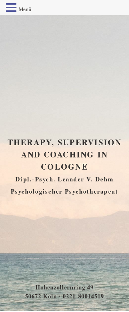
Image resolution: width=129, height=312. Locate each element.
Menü (25, 9)
